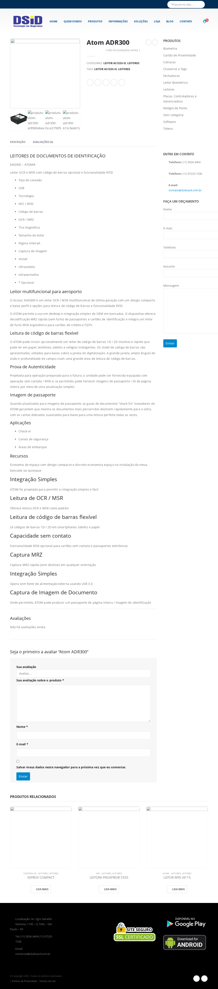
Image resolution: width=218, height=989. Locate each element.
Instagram (204, 978)
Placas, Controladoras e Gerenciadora (179, 98)
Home (53, 21)
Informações (118, 21)
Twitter (98, 82)
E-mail (22, 744)
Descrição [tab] (17, 142)
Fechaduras (171, 76)
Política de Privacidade (24, 981)
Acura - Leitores (172, 873)
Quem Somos (73, 21)
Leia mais (42, 889)
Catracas (169, 62)
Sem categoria (173, 115)
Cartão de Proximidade (179, 55)
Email (121, 82)
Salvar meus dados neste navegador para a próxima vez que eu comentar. (71, 767)
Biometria (170, 48)
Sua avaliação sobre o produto (40, 680)
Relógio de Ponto (175, 108)
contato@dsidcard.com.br (185, 190)
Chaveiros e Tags (175, 69)
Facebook (90, 82)
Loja (157, 21)
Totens (168, 129)
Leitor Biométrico (175, 83)
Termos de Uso (47, 981)
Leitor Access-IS (114, 63)
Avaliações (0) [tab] (43, 142)
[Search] (201, 4)
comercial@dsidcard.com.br (32, 954)
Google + (113, 82)
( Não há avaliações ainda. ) (123, 50)
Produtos (95, 21)
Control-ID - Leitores (35, 873)
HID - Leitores (103, 873)
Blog (170, 21)
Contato (186, 21)
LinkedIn (106, 82)
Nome (22, 727)
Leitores (133, 63)
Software (169, 122)
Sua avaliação (26, 667)
